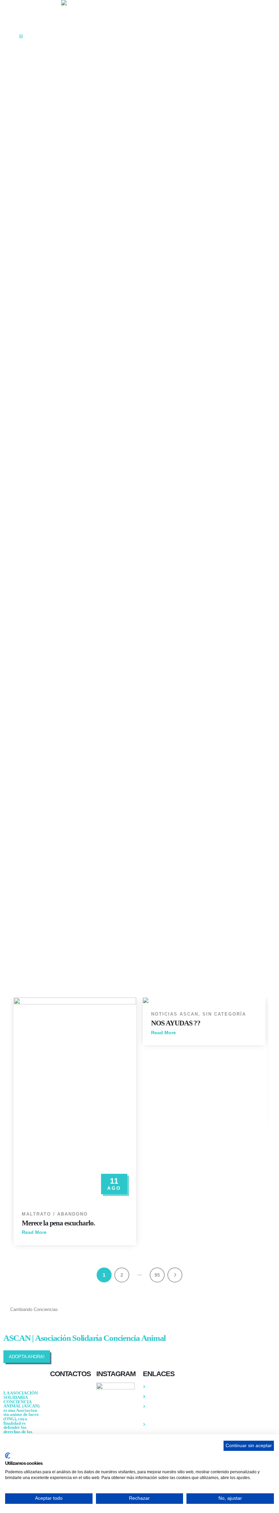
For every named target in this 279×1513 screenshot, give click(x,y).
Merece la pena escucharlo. (58, 1223)
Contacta (157, 1386)
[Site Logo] (103, 2)
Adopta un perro (164, 1396)
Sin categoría (224, 1014)
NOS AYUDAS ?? (175, 1023)
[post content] (75, 1100)
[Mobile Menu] (21, 36)
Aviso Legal (160, 1424)
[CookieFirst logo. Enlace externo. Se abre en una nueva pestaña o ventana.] (7, 1456)
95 (157, 1275)
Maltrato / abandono (55, 1214)
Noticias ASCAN (174, 1014)
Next (174, 1275)
